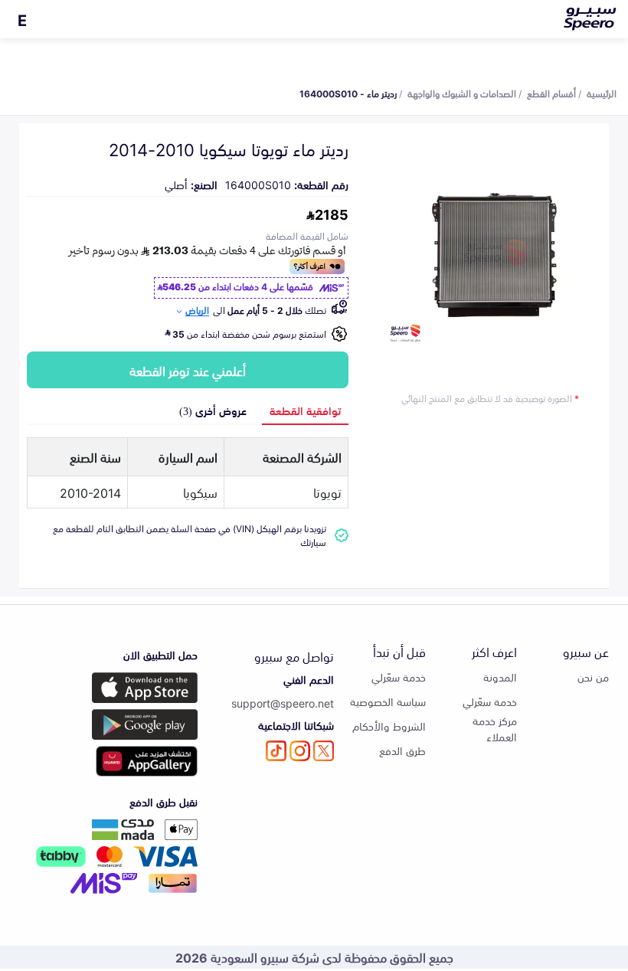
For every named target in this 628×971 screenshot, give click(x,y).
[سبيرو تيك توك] (276, 751)
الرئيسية (602, 92)
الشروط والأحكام (389, 726)
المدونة (500, 677)
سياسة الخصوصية (388, 701)
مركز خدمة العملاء (495, 728)
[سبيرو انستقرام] (299, 751)
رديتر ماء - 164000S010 (348, 92)
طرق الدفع (402, 750)
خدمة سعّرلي (490, 701)
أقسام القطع (551, 92)
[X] (323, 751)
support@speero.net (282, 703)
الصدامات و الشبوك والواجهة (461, 92)
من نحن (593, 677)
